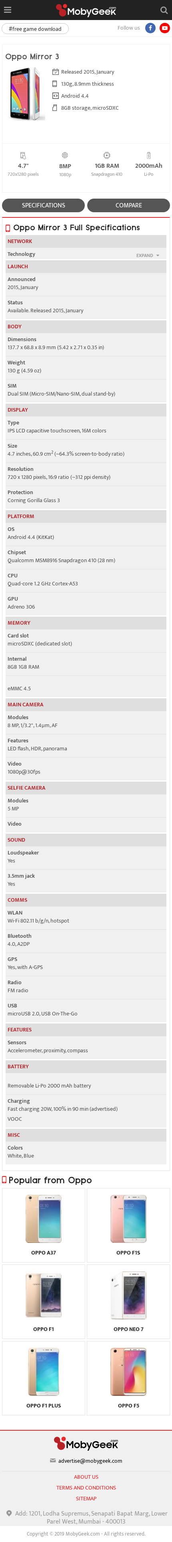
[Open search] (164, 10)
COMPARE (129, 205)
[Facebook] (150, 28)
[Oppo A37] (44, 1241)
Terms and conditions (86, 1487)
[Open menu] (7, 10)
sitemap (86, 1498)
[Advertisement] (86, 1532)
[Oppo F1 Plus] (44, 1394)
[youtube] (165, 28)
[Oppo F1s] (128, 1241)
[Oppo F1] (44, 1317)
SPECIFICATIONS (43, 205)
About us (86, 1477)
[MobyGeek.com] (86, 10)
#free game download (35, 29)
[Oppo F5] (128, 1394)
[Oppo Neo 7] (128, 1317)
